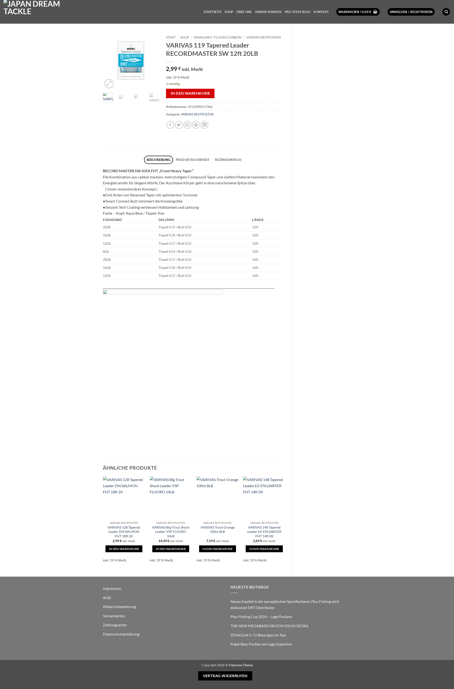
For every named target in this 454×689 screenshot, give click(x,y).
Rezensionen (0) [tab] (228, 160)
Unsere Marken (268, 12)
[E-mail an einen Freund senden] (187, 125)
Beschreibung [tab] (158, 160)
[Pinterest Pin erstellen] (196, 125)
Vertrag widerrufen (225, 676)
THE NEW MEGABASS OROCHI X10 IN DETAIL (270, 625)
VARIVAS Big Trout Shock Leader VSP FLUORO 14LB (170, 531)
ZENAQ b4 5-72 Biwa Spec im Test (258, 635)
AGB (107, 597)
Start (171, 37)
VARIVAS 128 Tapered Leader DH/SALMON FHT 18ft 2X (124, 531)
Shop (229, 12)
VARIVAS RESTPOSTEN (263, 37)
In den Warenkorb (190, 93)
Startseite (213, 12)
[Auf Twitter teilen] (179, 125)
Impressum (112, 588)
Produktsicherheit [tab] (193, 160)
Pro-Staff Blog (297, 12)
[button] (358, 12)
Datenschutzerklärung (121, 634)
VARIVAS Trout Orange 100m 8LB (218, 529)
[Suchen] (446, 12)
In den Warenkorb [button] (124, 548)
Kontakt (321, 12)
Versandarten (114, 616)
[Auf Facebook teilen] (170, 125)
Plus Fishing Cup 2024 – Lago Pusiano (261, 616)
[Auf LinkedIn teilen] (204, 125)
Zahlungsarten (115, 625)
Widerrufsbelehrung (119, 606)
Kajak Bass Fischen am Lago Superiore (261, 644)
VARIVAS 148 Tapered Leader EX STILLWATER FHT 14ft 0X (264, 531)
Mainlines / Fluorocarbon (217, 37)
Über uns (244, 12)
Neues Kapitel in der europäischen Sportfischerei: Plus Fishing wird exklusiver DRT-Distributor (285, 604)
